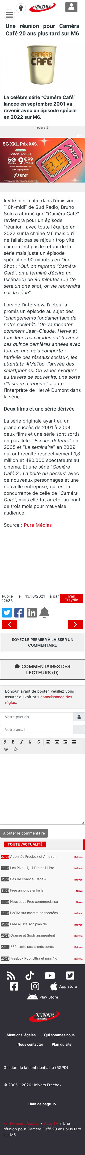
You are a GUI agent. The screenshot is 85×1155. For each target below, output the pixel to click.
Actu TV (51, 1123)
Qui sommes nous (59, 1035)
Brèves (78, 857)
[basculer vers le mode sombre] (21, 8)
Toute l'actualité (25, 844)
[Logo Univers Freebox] (42, 7)
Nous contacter (30, 1044)
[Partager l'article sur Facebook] (20, 615)
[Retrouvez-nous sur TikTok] (30, 975)
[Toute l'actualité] (73, 844)
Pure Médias (38, 525)
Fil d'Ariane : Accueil (21, 1123)
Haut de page (40, 1104)
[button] (5, 742)
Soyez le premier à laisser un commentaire (42, 642)
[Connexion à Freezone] (71, 7)
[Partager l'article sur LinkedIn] (33, 615)
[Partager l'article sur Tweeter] (8, 615)
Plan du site (62, 1044)
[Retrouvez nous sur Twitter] (71, 975)
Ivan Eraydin (71, 598)
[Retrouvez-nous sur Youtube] (50, 975)
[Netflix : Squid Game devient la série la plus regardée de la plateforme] (10, 624)
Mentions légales (21, 1035)
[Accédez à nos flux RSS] (12, 975)
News (79, 890)
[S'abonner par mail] (45, 615)
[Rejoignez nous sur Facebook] (15, 986)
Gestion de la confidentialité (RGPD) (36, 1067)
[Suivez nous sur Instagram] (36, 986)
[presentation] (4, 742)
